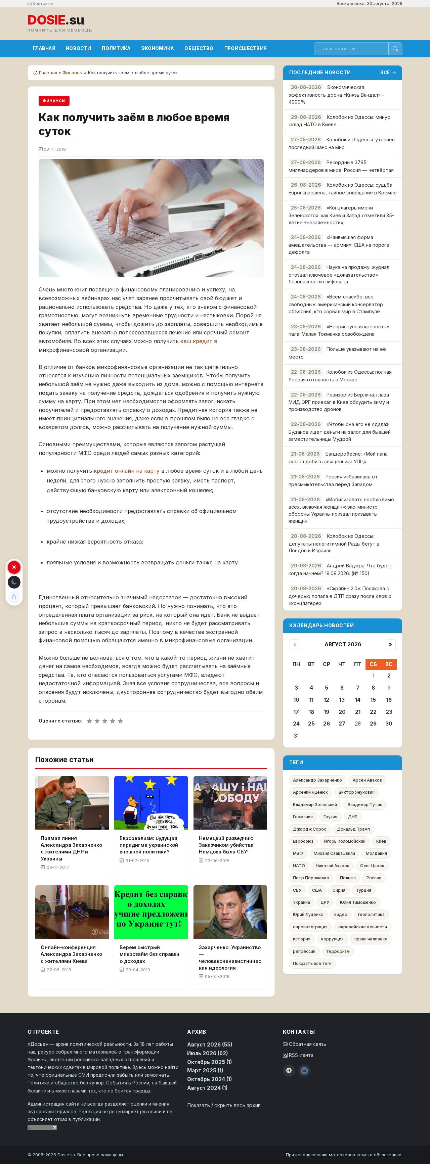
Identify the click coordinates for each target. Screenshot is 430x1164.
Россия (374, 877)
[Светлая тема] (14, 567)
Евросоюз (303, 841)
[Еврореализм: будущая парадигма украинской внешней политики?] (151, 803)
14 (357, 700)
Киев (381, 841)
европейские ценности (362, 926)
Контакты (42, 3)
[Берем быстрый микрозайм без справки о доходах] (151, 912)
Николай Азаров (332, 865)
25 (311, 723)
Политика (116, 48)
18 (311, 712)
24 (296, 723)
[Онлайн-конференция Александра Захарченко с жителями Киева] (72, 912)
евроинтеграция (310, 926)
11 (311, 700)
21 (357, 712)
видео (340, 914)
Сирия (339, 890)
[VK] (304, 1071)
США (317, 890)
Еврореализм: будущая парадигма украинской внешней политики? (149, 844)
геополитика (371, 914)
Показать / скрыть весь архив (224, 1105)
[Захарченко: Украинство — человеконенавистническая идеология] (230, 912)
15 (373, 700)
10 (296, 700)
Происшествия (245, 48)
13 (342, 700)
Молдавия (376, 853)
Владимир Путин (365, 804)
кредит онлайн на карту (127, 470)
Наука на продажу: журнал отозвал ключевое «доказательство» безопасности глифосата (339, 274)
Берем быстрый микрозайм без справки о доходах (149, 954)
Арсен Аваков (367, 780)
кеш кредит (196, 341)
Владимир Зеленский (315, 804)
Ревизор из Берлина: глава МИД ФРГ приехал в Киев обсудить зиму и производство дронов (339, 402)
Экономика (157, 48)
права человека (370, 938)
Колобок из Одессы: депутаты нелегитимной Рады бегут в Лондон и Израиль (334, 543)
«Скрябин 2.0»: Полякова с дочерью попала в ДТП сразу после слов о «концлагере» (340, 596)
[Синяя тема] (14, 597)
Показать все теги (312, 963)
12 (326, 700)
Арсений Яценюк (310, 792)
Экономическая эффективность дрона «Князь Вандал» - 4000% (336, 94)
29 (373, 723)
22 (373, 712)
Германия (303, 816)
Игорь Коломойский (345, 841)
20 (342, 712)
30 (388, 723)
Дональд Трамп (353, 829)
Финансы (72, 72)
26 (326, 723)
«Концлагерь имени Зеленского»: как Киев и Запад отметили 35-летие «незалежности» (341, 215)
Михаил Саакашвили (334, 853)
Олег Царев (372, 865)
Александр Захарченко (317, 780)
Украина (301, 902)
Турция (363, 890)
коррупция (332, 938)
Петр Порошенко (311, 877)
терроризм (338, 951)
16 (389, 700)
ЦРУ (325, 902)
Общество (198, 48)
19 (326, 712)
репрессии (304, 951)
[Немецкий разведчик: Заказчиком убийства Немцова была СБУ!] (230, 803)
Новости (78, 48)
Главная (44, 48)
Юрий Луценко (308, 914)
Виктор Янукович (357, 792)
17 (296, 712)
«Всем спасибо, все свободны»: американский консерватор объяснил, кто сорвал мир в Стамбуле (336, 304)
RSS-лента (300, 1055)
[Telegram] (289, 1071)
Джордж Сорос (309, 829)
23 (389, 712)
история (301, 938)
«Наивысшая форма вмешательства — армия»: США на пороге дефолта (339, 244)
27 (342, 723)
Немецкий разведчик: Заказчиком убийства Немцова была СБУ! (226, 844)
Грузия (330, 816)
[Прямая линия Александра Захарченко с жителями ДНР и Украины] (72, 803)
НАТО (299, 865)
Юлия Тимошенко (358, 902)
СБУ (297, 890)
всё (385, 72)
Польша (348, 877)
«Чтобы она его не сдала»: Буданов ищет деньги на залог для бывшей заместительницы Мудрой (340, 431)
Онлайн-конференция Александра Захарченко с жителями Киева (71, 954)
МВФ (298, 853)
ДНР (352, 816)
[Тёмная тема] (14, 582)
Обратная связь (307, 1044)
